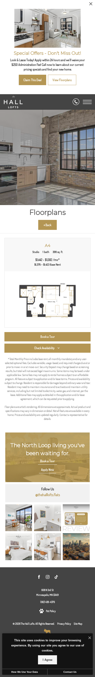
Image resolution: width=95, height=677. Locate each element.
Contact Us (69, 672)
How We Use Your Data (24, 672)
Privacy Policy (64, 623)
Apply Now (47, 470)
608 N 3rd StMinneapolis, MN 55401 (47, 592)
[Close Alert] (91, 5)
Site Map (78, 623)
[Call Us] (76, 102)
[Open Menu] (87, 102)
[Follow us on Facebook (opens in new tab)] (39, 577)
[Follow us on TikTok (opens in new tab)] (56, 577)
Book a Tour (47, 461)
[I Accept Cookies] (89, 638)
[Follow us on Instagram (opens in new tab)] (48, 577)
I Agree (47, 659)
